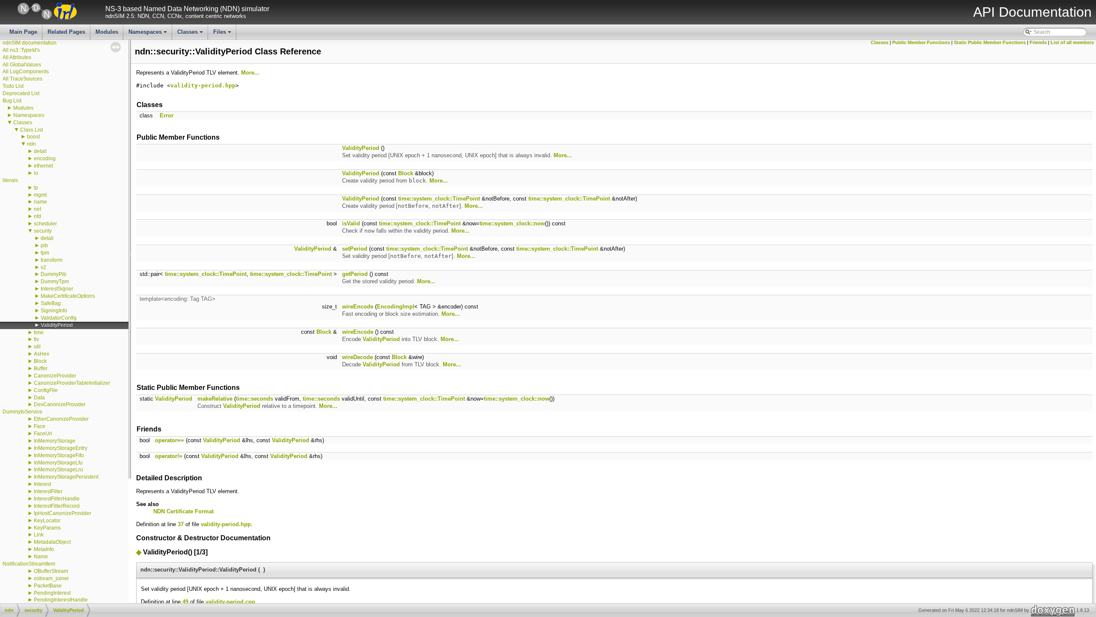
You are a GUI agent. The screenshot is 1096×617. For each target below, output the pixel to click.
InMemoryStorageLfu (58, 463)
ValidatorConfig (59, 318)
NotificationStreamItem (29, 564)
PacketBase (48, 586)
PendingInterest (52, 593)
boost (33, 137)
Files (222, 34)
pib (44, 246)
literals (10, 180)
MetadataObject (52, 542)
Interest (42, 484)
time (39, 332)
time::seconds (254, 398)
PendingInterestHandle (61, 600)
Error (166, 115)
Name (41, 557)
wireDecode (357, 357)
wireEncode (357, 306)
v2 (43, 267)
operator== (169, 440)
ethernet (43, 166)
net (37, 209)
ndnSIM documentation (30, 43)
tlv (36, 339)
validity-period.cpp (230, 602)
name (40, 202)
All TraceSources (22, 79)
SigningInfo (54, 311)
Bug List (12, 101)
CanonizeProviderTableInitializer (72, 383)
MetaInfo (44, 549)
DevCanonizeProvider (60, 404)
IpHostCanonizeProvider (62, 513)
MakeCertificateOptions (68, 296)
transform (52, 260)
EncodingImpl (395, 306)
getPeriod (355, 274)
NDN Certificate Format (183, 511)
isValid (351, 223)
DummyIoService (22, 412)
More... (250, 72)
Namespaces (148, 34)
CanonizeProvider (55, 376)
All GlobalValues (22, 65)
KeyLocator (47, 521)
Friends (1038, 42)
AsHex (41, 354)
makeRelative (214, 398)
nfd (37, 216)
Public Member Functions (921, 42)
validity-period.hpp (202, 85)
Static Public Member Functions (990, 42)
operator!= (168, 456)
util (37, 347)
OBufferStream (51, 571)
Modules (106, 32)
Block (40, 361)
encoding (45, 159)
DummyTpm (55, 282)
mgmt (40, 195)
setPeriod (354, 249)
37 (181, 524)
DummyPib (53, 274)
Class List (31, 130)
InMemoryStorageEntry (60, 448)
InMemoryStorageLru (58, 470)
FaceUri (43, 434)
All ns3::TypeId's (21, 50)
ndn (31, 144)
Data (39, 398)
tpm (45, 253)
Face (39, 426)
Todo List (13, 86)
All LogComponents (26, 72)
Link (39, 535)
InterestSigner (57, 289)
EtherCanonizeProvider (61, 419)
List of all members (1072, 42)
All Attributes (17, 57)
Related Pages (66, 32)
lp (36, 188)
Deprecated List (21, 93)
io (36, 173)
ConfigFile (46, 390)
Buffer (41, 368)
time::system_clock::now (512, 223)
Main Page (23, 32)
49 (185, 602)
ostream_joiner (51, 578)
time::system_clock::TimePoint (439, 198)
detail (40, 151)
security (43, 231)
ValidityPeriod (57, 325)
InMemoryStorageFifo (59, 455)
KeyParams (47, 528)
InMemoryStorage (54, 441)
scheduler (45, 224)
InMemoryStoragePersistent (66, 477)
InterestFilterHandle (57, 499)
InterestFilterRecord (57, 506)
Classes (190, 34)
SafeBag (51, 303)
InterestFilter (48, 491)
